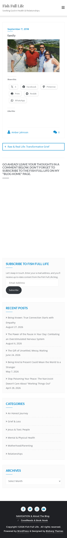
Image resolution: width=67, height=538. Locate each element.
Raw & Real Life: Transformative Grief (28, 146)
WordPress (23, 531)
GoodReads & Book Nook (34, 520)
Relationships (15, 453)
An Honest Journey (18, 413)
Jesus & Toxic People (19, 429)
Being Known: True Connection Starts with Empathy (30, 320)
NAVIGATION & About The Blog (32, 516)
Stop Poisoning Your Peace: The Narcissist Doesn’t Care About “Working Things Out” (29, 381)
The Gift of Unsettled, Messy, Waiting (28, 350)
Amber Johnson (19, 132)
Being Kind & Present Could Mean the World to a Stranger (33, 365)
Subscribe (13, 290)
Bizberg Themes (54, 531)
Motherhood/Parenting (20, 445)
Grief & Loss (14, 421)
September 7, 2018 (18, 29)
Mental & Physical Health (21, 437)
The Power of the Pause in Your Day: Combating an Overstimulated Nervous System (33, 337)
